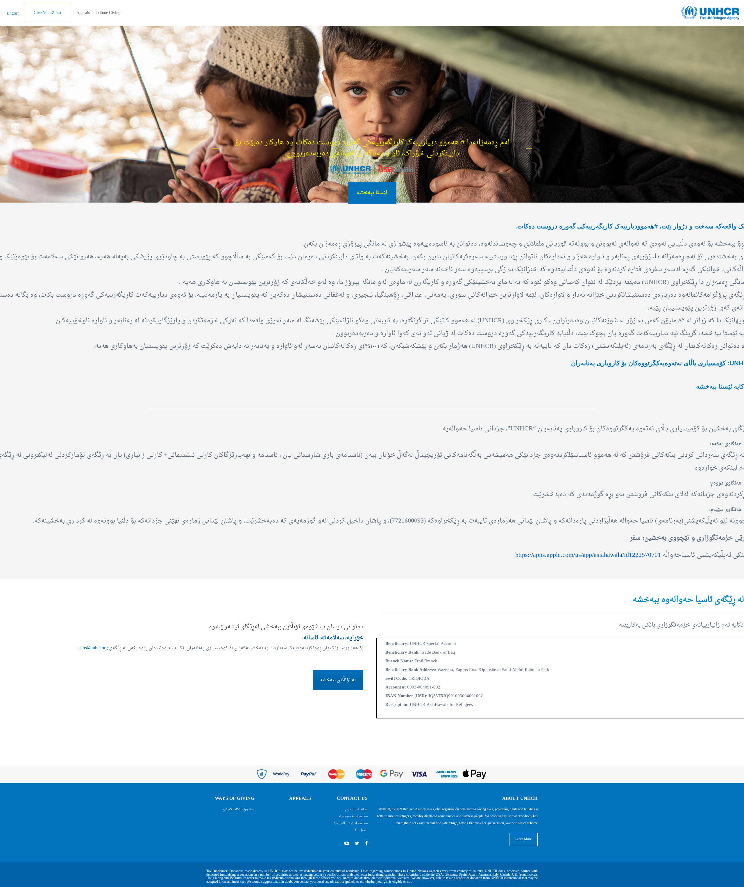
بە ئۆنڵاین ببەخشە (338, 680)
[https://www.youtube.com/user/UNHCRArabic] (346, 843)
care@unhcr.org (93, 648)
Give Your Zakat (47, 13)
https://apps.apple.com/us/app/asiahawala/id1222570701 (588, 555)
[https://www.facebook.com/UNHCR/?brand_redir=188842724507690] (366, 843)
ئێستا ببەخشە (372, 193)
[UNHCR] (710, 13)
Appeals (83, 13)
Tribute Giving (108, 13)
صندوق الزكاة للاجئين (238, 809)
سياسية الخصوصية (353, 816)
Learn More (523, 839)
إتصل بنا (361, 830)
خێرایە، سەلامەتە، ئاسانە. (332, 637)
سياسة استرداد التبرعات (350, 823)
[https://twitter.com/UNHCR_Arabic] (357, 843)
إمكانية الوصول (356, 809)
